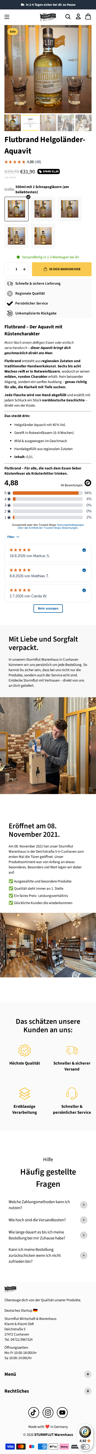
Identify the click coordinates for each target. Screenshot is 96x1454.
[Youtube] (62, 1412)
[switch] (85, 1447)
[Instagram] (48, 1412)
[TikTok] (33, 1412)
